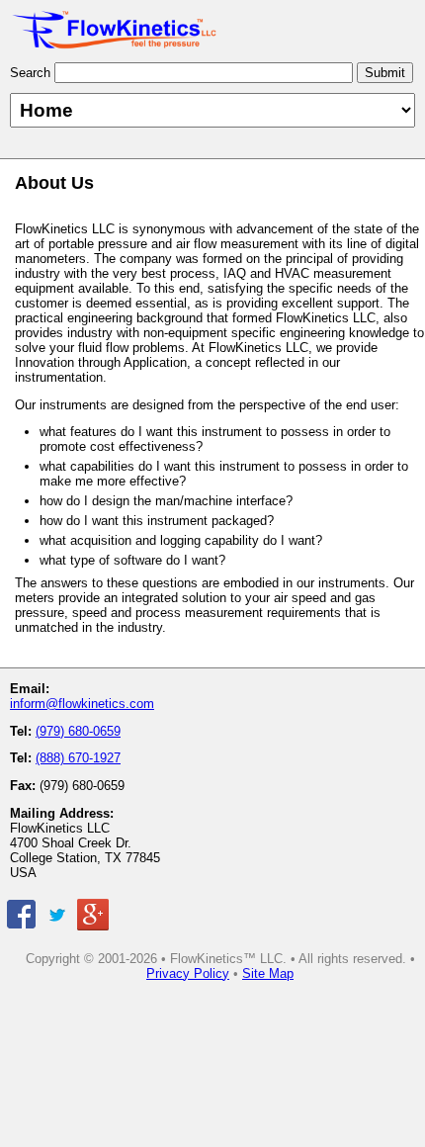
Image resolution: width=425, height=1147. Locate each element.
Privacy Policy (187, 973)
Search (30, 72)
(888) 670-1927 (78, 757)
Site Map (268, 973)
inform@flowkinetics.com (82, 703)
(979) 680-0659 (78, 731)
